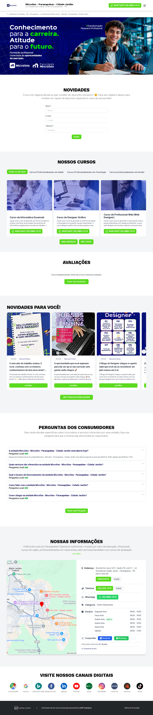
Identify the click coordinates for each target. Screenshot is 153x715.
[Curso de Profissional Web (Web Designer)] (123, 195)
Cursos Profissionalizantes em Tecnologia (86, 172)
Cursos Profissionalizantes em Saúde (46, 172)
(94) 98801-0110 (109, 597)
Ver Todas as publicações (76, 397)
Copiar (116, 579)
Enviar (76, 137)
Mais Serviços (68, 242)
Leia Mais (28, 385)
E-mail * (49, 116)
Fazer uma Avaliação (76, 281)
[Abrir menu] (144, 5)
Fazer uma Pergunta (76, 511)
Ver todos (86, 242)
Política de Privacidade (131, 708)
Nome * (48, 106)
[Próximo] (144, 352)
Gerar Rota (103, 579)
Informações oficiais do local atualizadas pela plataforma (67, 708)
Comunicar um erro (90, 649)
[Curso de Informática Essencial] (29, 195)
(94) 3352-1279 (104, 588)
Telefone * (50, 126)
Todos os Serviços (17, 172)
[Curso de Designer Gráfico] (76, 195)
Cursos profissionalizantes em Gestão (126, 172)
